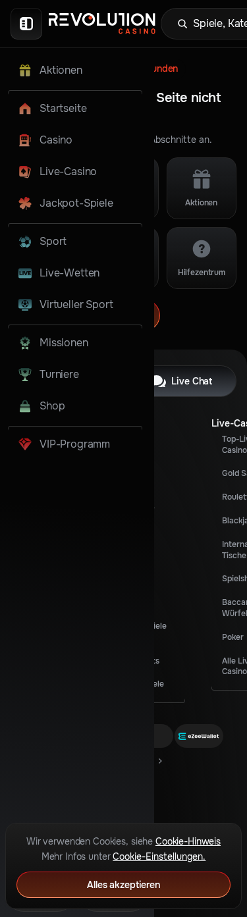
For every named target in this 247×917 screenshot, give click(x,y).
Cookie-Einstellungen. (159, 856)
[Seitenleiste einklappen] (26, 23)
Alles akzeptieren (123, 885)
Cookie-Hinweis (188, 841)
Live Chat (191, 381)
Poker (233, 637)
